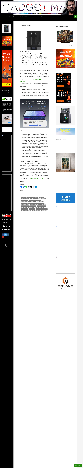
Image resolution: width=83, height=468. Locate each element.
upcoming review (36, 210)
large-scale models (35, 204)
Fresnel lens (33, 201)
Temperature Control (26, 210)
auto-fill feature (25, 198)
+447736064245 (6, 226)
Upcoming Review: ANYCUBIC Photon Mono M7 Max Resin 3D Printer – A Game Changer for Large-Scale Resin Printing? (33, 59)
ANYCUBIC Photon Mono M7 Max (34, 80)
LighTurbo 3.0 (32, 206)
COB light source (42, 198)
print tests (31, 207)
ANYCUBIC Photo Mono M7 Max (38, 178)
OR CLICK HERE (6, 229)
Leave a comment (35, 67)
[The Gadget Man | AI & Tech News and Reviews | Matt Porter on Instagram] (8, 234)
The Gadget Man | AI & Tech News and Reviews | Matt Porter (22, 16)
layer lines (43, 204)
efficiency (38, 200)
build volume (33, 198)
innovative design (25, 204)
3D (20, 51)
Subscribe (77, 465)
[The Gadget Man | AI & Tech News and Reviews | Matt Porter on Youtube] (3, 237)
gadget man (23, 203)
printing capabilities (39, 207)
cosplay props (24, 200)
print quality (24, 207)
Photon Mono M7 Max (41, 206)
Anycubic (29, 51)
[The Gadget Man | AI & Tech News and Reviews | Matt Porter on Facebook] (3, 234)
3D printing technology (33, 197)
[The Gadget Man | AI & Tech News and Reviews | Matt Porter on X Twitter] (5, 234)
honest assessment (40, 203)
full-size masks (40, 201)
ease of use (31, 200)
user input (44, 210)
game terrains (31, 203)
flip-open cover (24, 201)
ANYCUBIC (41, 197)
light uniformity (24, 206)
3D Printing (24, 51)
